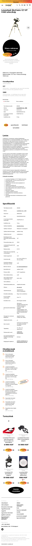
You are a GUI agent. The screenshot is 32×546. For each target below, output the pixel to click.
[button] (19, 5)
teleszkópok (4, 503)
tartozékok (16, 128)
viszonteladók (20, 514)
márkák (18, 512)
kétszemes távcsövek (6, 507)
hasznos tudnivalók (21, 510)
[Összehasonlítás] (24, 5)
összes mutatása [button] (16, 490)
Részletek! (16, 2)
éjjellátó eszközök (5, 515)
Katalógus (11, 8)
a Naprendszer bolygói (22, 341)
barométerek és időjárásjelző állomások (5, 518)
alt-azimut (19, 287)
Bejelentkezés (7, 54)
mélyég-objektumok (22, 340)
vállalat (18, 503)
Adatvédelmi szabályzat (7, 544)
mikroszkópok (4, 505)
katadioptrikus (20, 226)
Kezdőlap (4, 8)
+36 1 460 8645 (5, 524)
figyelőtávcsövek (5, 508)
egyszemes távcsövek (7, 512)
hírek (18, 508)
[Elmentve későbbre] (22, 5)
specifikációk (15, 125)
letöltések (25, 125)
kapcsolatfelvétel (21, 518)
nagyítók (3, 511)
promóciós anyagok (22, 516)
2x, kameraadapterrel (22, 266)
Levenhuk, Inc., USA (22, 108)
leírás (6, 125)
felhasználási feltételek (20, 505)
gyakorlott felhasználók (20, 332)
